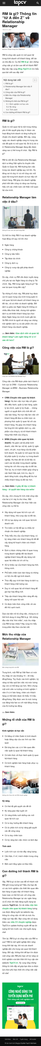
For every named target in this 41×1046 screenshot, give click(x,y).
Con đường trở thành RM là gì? (17, 112)
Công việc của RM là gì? (15, 92)
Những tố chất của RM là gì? (16, 101)
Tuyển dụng (23, 1039)
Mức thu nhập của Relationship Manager (18, 96)
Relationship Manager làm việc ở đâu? (18, 88)
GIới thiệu (8, 1039)
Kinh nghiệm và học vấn (19, 104)
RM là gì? (9, 83)
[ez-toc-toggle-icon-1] (33, 80)
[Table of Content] (35, 80)
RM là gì (24, 61)
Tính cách (13, 109)
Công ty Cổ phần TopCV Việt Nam (25, 1043)
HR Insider (33, 1039)
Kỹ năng (13, 106)
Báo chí (15, 1039)
